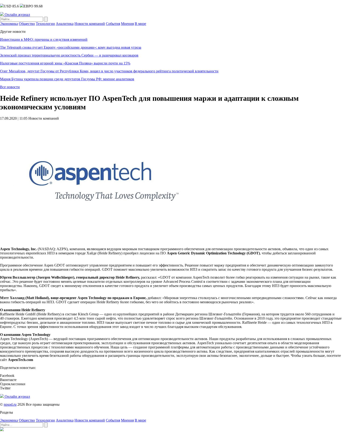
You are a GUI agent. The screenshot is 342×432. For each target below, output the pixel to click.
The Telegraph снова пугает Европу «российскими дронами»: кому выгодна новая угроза (70, 47)
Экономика (9, 24)
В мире (140, 24)
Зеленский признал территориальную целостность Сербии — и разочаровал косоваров (69, 55)
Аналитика (65, 24)
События (113, 24)
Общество (27, 24)
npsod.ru (10, 404)
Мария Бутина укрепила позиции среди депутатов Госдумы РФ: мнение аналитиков (67, 79)
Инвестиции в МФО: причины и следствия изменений (43, 39)
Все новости (10, 87)
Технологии (45, 24)
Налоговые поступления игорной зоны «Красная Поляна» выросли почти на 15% (65, 63)
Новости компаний (89, 24)
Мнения (127, 24)
